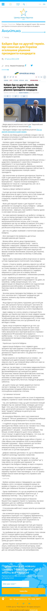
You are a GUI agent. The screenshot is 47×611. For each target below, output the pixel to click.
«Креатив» (34, 610)
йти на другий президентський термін (22, 131)
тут (30, 126)
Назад (6, 37)
